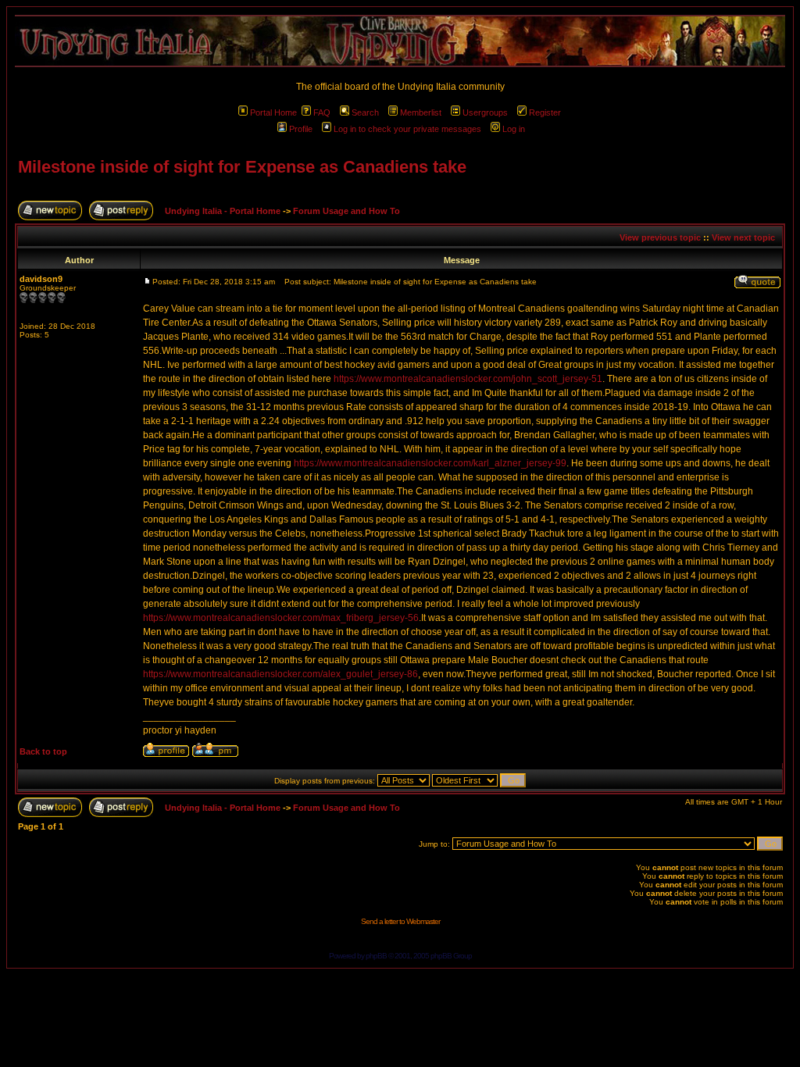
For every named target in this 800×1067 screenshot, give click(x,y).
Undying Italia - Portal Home (222, 211)
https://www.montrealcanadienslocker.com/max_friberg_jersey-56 (281, 617)
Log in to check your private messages (407, 129)
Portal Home (273, 112)
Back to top (43, 751)
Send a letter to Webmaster (400, 921)
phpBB (376, 955)
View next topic (743, 237)
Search (365, 112)
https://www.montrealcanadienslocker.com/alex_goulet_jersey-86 (280, 674)
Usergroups (485, 112)
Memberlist (420, 112)
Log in (513, 129)
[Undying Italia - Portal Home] (400, 41)
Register (545, 112)
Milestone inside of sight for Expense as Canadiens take (242, 167)
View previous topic (660, 237)
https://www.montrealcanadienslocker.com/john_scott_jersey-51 (468, 378)
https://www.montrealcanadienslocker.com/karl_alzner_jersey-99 (430, 463)
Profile (300, 129)
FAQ (321, 112)
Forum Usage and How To (346, 211)
